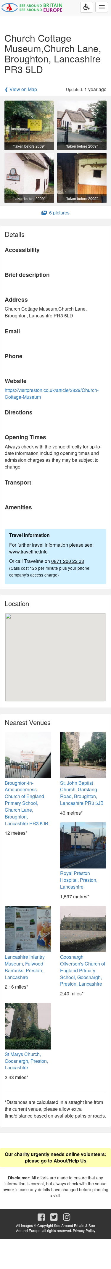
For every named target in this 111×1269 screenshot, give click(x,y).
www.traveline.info (28, 551)
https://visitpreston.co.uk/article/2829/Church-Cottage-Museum (52, 393)
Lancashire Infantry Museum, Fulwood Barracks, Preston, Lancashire (25, 967)
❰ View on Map (20, 89)
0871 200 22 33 (67, 561)
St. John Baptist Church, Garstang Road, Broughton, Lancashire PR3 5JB (82, 793)
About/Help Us (70, 1160)
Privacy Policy (84, 1230)
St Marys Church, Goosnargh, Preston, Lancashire (26, 1061)
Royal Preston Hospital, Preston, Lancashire (78, 880)
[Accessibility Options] (86, 7)
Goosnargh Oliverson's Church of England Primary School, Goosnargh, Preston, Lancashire (82, 970)
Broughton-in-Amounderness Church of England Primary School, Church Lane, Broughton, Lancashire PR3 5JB (26, 803)
